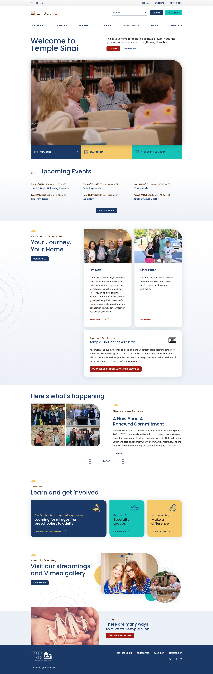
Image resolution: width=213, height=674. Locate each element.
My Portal (145, 319)
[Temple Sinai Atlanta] (44, 13)
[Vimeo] (43, 3)
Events (61, 25)
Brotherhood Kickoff (145, 199)
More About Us (98, 319)
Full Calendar (107, 210)
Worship (83, 25)
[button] (90, 461)
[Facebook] (37, 3)
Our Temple (37, 25)
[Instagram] (32, 3)
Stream (146, 2)
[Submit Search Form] (145, 12)
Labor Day (88, 199)
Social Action (158, 531)
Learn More (119, 531)
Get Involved (130, 25)
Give (153, 25)
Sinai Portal (175, 2)
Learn (105, 25)
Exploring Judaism (93, 188)
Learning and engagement (49, 531)
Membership (175, 653)
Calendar (159, 2)
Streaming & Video (153, 152)
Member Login (124, 653)
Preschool (174, 13)
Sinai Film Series (39, 199)
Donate (156, 13)
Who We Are (130, 49)
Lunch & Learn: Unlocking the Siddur (50, 188)
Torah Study (141, 188)
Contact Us (176, 25)
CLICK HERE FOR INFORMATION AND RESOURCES (115, 369)
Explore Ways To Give (120, 635)
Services (45, 152)
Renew (119, 453)
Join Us (113, 49)
